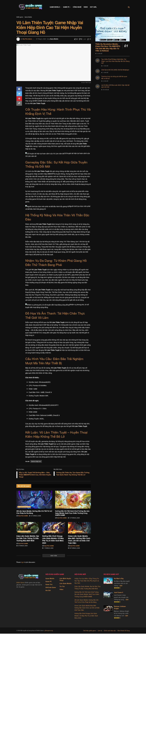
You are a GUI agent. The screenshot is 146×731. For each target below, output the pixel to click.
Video (86, 7)
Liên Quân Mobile (24, 506)
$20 (127, 616)
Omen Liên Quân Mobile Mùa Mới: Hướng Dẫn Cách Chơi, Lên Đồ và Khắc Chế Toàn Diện (79, 539)
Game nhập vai (36, 461)
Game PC (66, 7)
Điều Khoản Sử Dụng (123, 630)
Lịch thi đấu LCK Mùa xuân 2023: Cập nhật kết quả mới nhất (115, 86)
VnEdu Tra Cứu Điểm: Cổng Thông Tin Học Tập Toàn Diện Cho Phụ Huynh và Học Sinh (86, 581)
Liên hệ (100, 630)
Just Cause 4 (118, 592)
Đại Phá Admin (27, 39)
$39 (121, 586)
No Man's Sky (119, 578)
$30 (127, 599)
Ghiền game (19, 17)
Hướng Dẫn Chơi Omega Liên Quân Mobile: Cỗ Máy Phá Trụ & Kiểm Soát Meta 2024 (53, 539)
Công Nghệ (77, 7)
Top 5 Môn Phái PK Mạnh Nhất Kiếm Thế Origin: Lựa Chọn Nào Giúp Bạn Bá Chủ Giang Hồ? (115, 61)
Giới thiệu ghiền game (89, 630)
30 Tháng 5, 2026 (74, 548)
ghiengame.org (49, 630)
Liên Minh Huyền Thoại (65, 579)
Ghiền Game (20, 582)
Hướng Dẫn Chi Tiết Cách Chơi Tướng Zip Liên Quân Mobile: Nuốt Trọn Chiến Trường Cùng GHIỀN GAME (72, 513)
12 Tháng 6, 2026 (74, 518)
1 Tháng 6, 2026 (48, 548)
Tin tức (62, 586)
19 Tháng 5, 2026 (41, 39)
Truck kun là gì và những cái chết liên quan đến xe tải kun (114, 77)
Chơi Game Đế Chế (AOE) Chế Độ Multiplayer (115, 70)
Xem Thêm (53, 555)
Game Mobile (55, 7)
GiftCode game (50, 587)
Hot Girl (93, 7)
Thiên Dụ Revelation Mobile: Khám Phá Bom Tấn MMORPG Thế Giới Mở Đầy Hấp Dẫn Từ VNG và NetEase (107, 47)
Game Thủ (48, 584)
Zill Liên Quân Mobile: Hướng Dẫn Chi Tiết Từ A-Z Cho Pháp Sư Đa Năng (34, 512)
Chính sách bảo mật (110, 630)
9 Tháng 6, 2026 (23, 545)
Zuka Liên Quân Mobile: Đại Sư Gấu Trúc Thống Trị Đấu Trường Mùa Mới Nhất (27, 538)
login (22, 562)
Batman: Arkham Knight (120, 607)
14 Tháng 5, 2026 (35, 516)
